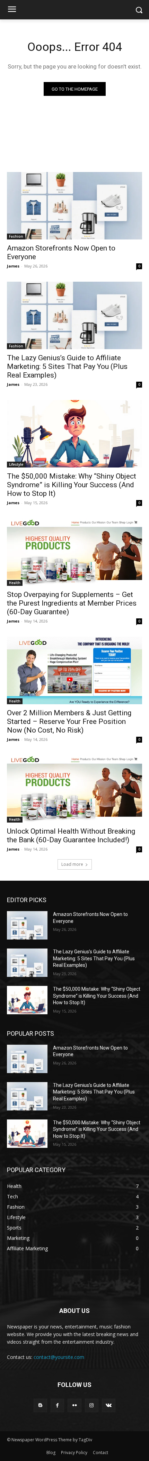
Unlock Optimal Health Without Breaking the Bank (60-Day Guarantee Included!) (71, 835)
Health (14, 582)
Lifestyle (16, 464)
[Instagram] (91, 1405)
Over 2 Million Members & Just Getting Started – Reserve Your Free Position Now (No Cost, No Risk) (69, 721)
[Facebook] (57, 1405)
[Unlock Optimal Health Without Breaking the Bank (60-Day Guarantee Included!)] (74, 789)
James (13, 266)
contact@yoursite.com (59, 1357)
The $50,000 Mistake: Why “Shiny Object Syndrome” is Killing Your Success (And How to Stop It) (71, 485)
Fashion (16, 236)
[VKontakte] (108, 1405)
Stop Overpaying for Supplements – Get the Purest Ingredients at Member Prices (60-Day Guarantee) (72, 603)
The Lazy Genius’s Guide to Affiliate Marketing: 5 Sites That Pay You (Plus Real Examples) (67, 366)
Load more (72, 864)
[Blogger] (40, 1405)
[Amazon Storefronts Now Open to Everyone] (74, 205)
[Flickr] (74, 1405)
